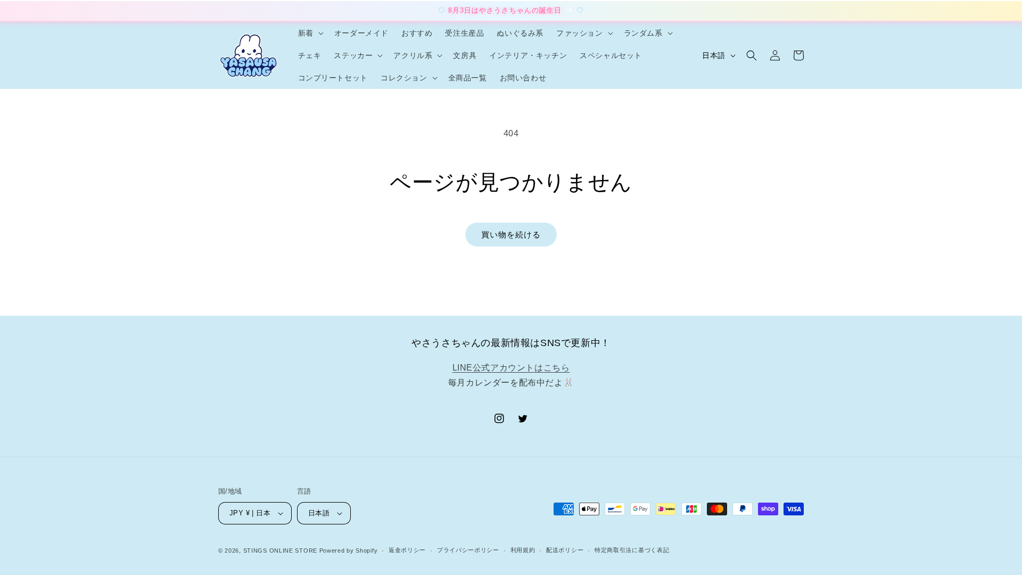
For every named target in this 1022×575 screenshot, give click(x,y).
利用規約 (522, 550)
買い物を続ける (511, 234)
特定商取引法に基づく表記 (632, 550)
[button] (310, 33)
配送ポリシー (564, 550)
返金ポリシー (407, 550)
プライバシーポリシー (468, 550)
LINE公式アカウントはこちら (511, 367)
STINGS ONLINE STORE (280, 550)
